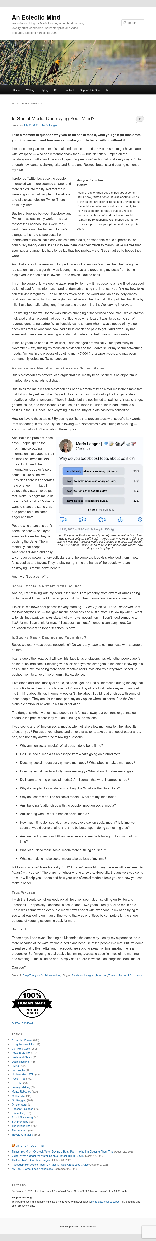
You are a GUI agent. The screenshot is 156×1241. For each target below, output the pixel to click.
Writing (30, 90)
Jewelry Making (21, 1087)
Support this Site (90, 90)
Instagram (89, 975)
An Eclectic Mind (36, 17)
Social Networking (51, 975)
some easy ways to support (106, 1201)
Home (16, 90)
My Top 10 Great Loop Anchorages (32, 1169)
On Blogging (19, 1100)
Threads (113, 975)
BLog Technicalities (23, 1044)
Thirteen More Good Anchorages (31, 1160)
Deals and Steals (22, 1057)
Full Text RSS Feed (22, 1023)
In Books (17, 1083)
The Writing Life (21, 1126)
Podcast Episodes (22, 1109)
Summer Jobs (20, 1121)
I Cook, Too (18, 1079)
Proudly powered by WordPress (78, 1226)
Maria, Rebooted (21, 1091)
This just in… (19, 1130)
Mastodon (101, 975)
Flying (44, 90)
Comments (135, 975)
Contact (69, 90)
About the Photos (22, 1040)
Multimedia (18, 1096)
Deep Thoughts (31, 975)
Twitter (122, 975)
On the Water (19, 1104)
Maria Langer (49, 125)
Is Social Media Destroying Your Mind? (53, 118)
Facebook (77, 975)
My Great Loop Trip (31, 1145)
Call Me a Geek (21, 1048)
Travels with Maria (22, 1134)
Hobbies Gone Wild (23, 1074)
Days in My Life (21, 1053)
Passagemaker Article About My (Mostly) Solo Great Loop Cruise (50, 1164)
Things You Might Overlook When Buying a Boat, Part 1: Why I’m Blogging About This (62, 1151)
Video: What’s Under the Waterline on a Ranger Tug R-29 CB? (48, 1156)
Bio (56, 90)
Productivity (19, 1113)
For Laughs (18, 1070)
